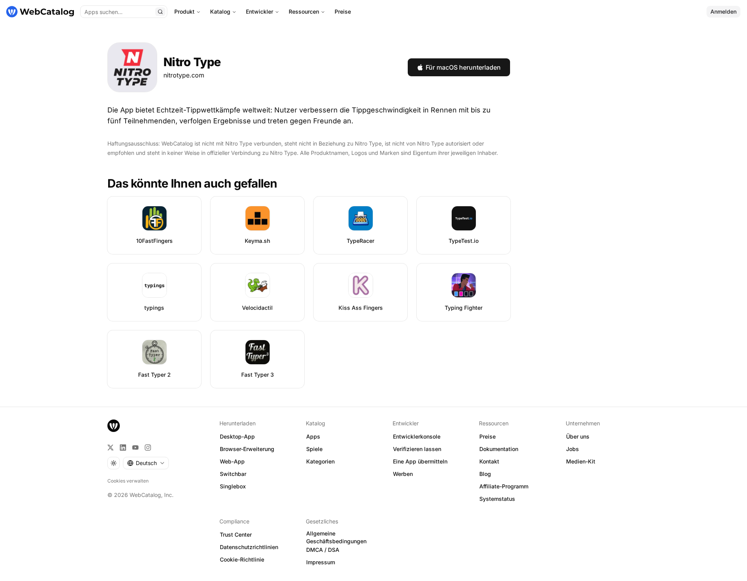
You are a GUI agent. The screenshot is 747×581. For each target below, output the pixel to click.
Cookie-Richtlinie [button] (242, 559)
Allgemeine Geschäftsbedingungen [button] (336, 537)
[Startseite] (40, 11)
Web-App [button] (232, 461)
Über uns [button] (577, 436)
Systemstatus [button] (497, 498)
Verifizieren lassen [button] (417, 449)
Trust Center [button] (236, 534)
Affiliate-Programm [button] (503, 486)
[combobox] (146, 463)
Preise (343, 11)
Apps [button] (313, 436)
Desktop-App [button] (237, 436)
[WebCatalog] (113, 426)
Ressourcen (304, 11)
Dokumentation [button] (498, 449)
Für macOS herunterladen (463, 67)
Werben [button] (403, 473)
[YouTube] (135, 447)
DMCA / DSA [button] (322, 549)
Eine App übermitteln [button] (420, 461)
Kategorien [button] (320, 461)
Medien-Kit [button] (580, 461)
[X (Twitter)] (110, 447)
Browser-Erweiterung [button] (247, 449)
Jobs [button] (572, 449)
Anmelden (723, 11)
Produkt (184, 11)
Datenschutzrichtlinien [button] (249, 547)
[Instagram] (148, 447)
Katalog (220, 11)
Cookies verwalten (128, 481)
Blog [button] (485, 473)
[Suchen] (160, 11)
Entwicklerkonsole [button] (416, 436)
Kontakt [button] (489, 461)
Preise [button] (487, 436)
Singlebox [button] (233, 486)
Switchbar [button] (233, 473)
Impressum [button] (320, 562)
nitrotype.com (183, 75)
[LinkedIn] (123, 447)
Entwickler (259, 11)
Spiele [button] (314, 449)
